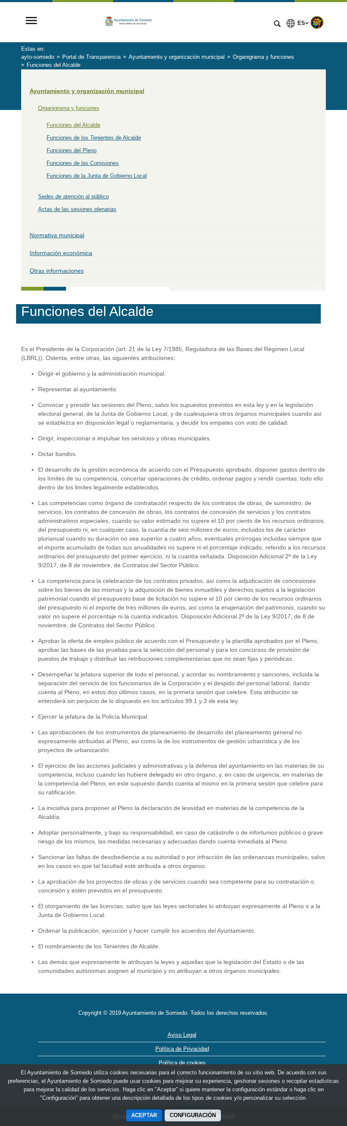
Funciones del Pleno (71, 150)
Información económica (61, 253)
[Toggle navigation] (31, 21)
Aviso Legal (182, 1035)
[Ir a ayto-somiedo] (154, 21)
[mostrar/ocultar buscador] (277, 24)
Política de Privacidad (182, 1049)
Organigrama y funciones (68, 108)
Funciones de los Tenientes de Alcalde (94, 138)
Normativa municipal (57, 235)
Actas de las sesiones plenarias (77, 209)
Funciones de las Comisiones (83, 163)
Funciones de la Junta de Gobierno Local (97, 176)
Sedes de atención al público (73, 196)
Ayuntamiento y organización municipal (87, 91)
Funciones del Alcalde (73, 125)
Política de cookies (182, 1063)
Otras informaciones (57, 270)
